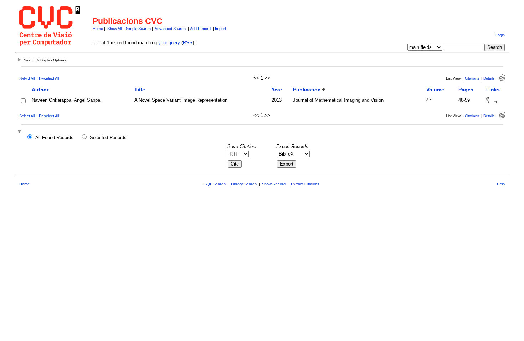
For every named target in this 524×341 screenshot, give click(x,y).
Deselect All (49, 78)
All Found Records (54, 137)
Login (500, 35)
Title (139, 89)
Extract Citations (305, 184)
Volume (435, 89)
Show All (114, 28)
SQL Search (215, 184)
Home (98, 28)
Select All (27, 78)
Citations (472, 78)
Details (488, 78)
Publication (307, 89)
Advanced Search (170, 28)
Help (501, 184)
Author (40, 89)
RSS (187, 42)
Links (493, 89)
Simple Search (138, 28)
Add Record (200, 28)
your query (169, 42)
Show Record (274, 184)
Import (220, 28)
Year (277, 89)
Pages (465, 89)
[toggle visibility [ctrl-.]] (20, 132)
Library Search (244, 184)
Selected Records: (109, 137)
